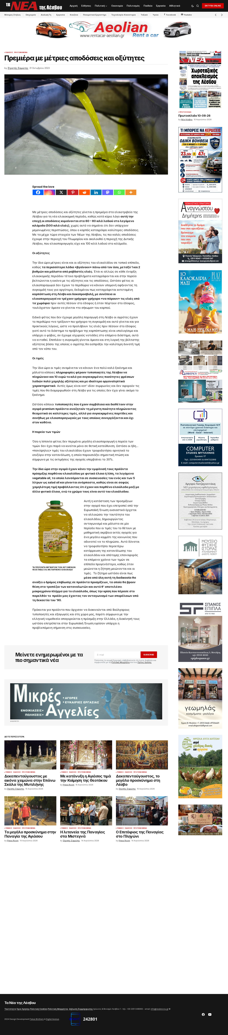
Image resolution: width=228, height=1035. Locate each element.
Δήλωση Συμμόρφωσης (81, 1009)
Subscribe (148, 654)
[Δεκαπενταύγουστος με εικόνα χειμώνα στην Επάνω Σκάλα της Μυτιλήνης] (30, 755)
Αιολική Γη (46, 15)
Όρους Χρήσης (145, 662)
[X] (61, 192)
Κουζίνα (74, 15)
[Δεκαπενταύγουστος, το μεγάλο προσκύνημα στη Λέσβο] (142, 755)
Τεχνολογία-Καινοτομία (123, 15)
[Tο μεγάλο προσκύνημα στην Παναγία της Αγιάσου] (30, 811)
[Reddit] (84, 192)
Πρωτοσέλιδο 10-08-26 (194, 115)
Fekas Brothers (37, 1019)
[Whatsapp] (119, 192)
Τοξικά (144, 15)
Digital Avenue (52, 1019)
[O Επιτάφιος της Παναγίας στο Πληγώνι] (142, 811)
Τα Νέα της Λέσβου (20, 1003)
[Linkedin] (96, 192)
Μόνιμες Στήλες (12, 15)
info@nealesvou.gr (159, 1009)
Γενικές (8, 772)
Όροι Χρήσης (23, 1009)
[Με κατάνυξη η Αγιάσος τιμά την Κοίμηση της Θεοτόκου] (86, 755)
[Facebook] (38, 192)
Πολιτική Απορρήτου (121, 662)
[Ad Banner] (86, 701)
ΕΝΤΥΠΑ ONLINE (213, 6)
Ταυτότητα (10, 1009)
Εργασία (60, 15)
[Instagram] (49, 192)
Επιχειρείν (31, 15)
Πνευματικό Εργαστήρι (94, 15)
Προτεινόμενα (20, 52)
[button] (192, 6)
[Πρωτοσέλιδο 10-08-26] (200, 79)
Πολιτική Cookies (38, 1009)
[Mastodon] (107, 192)
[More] (130, 192)
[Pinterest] (72, 192)
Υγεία (155, 15)
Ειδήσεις (9, 52)
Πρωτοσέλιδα (185, 112)
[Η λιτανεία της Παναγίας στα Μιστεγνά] (86, 811)
